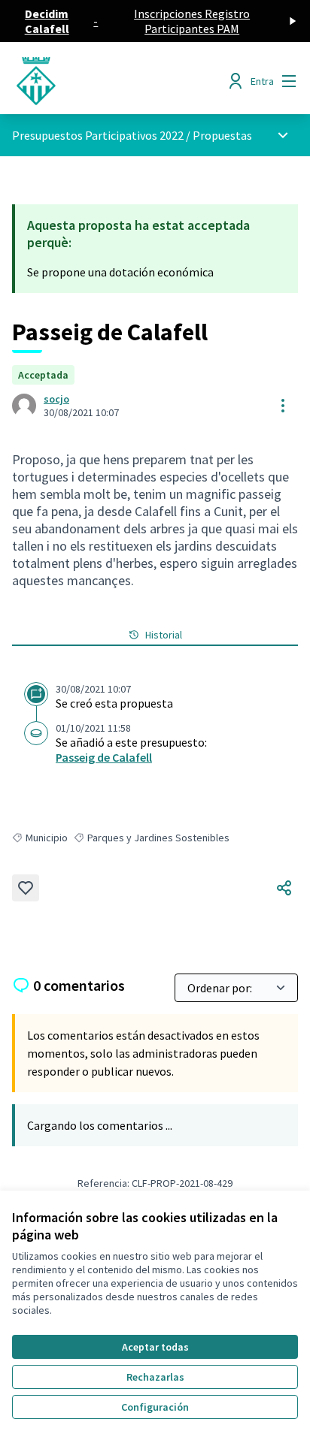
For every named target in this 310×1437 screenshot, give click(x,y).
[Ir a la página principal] (117, 81)
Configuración (155, 1407)
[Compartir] (284, 887)
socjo (56, 399)
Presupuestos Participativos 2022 (98, 135)
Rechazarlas (155, 1377)
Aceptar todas (155, 1347)
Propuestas (222, 135)
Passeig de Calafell (104, 757)
